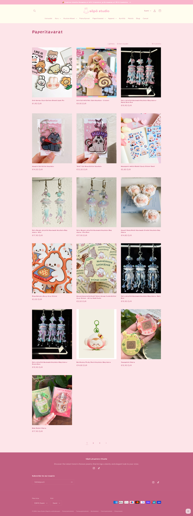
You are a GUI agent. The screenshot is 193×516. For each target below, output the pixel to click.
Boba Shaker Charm (39, 428)
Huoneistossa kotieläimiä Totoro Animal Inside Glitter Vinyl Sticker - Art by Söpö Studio (96, 297)
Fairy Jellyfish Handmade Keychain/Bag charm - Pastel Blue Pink (139, 101)
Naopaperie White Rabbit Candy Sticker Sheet (138, 166)
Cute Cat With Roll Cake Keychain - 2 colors (93, 100)
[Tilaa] (71, 482)
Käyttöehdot (95, 511)
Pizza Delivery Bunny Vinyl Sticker (44, 296)
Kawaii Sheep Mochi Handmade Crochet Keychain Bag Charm (140, 231)
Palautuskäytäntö (68, 511)
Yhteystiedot (118, 511)
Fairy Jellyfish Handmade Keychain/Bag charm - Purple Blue (50, 363)
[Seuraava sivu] (106, 443)
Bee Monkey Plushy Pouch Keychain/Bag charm (94, 362)
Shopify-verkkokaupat (53, 511)
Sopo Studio (41, 511)
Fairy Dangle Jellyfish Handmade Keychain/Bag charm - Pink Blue (94, 231)
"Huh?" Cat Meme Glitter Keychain (89, 166)
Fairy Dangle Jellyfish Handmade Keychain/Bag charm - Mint (49, 231)
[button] (34, 10)
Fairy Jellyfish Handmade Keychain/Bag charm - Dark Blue (141, 297)
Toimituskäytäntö (106, 511)
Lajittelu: (111, 44)
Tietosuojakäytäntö (82, 511)
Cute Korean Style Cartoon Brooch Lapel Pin (48, 100)
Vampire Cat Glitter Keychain (43, 166)
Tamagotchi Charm (128, 362)
